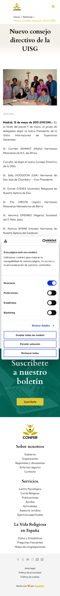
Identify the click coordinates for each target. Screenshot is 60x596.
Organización (30, 458)
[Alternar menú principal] (53, 6)
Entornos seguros (30, 467)
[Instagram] (32, 559)
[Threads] (37, 559)
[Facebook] (18, 559)
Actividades (30, 506)
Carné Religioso (30, 493)
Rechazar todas (30, 353)
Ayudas (30, 501)
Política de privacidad (30, 572)
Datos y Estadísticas (30, 538)
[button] (30, 401)
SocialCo (39, 585)
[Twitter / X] (22, 559)
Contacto (30, 471)
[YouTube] (27, 559)
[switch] (51, 292)
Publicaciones (30, 497)
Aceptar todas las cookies (30, 335)
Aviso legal (30, 568)
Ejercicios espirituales (30, 514)
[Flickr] (42, 559)
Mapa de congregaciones (30, 546)
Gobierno (30, 454)
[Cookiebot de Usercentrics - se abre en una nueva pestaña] (42, 241)
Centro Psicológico (30, 489)
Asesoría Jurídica (30, 510)
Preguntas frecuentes (30, 542)
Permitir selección (30, 344)
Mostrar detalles (41, 325)
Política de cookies (30, 576)
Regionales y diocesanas (30, 463)
